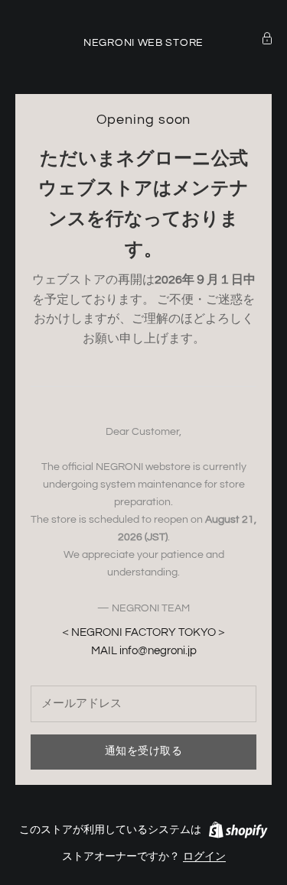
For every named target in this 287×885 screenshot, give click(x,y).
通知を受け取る (143, 751)
